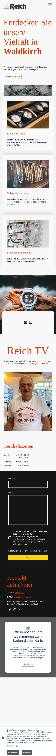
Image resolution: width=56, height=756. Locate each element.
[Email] (30, 322)
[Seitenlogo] (15, 6)
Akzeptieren (28, 664)
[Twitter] (20, 609)
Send (28, 557)
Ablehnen (27, 752)
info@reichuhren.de (22, 597)
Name (11, 478)
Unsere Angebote (12, 76)
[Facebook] (9, 609)
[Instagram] (25, 322)
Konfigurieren (12, 746)
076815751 (19, 592)
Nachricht (12, 492)
